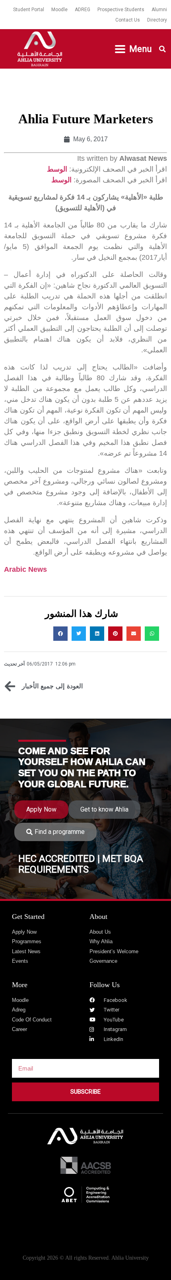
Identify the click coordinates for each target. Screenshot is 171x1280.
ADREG (82, 9)
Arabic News (25, 569)
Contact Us (127, 20)
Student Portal (28, 9)
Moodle (59, 9)
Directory (157, 20)
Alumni (159, 9)
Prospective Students (120, 9)
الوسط (57, 169)
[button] (133, 49)
